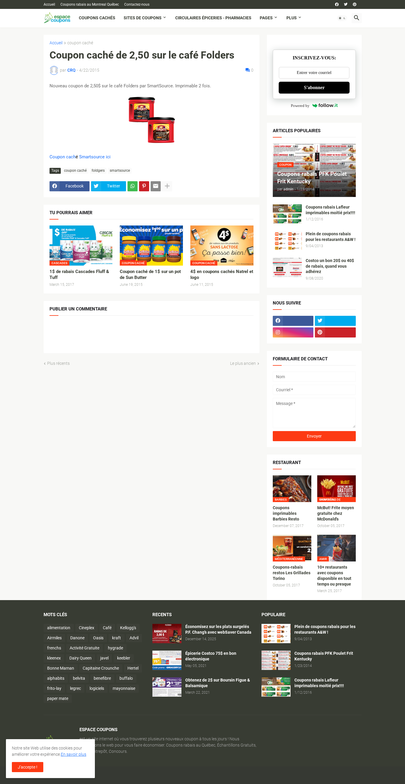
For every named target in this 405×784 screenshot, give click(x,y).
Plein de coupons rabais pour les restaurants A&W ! (330, 236)
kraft (116, 637)
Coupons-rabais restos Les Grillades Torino (291, 573)
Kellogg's (128, 627)
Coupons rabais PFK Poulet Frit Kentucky (323, 656)
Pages (266, 17)
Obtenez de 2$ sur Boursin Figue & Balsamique (217, 683)
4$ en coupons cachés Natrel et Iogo (221, 274)
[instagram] (293, 332)
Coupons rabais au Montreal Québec (89, 4)
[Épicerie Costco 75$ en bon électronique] (166, 660)
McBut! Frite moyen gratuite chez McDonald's (335, 513)
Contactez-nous (136, 4)
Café (107, 627)
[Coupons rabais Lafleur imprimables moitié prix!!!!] (287, 214)
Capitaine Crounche (101, 668)
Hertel (132, 668)
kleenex (54, 658)
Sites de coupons (143, 17)
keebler (123, 658)
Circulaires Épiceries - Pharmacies (213, 17)
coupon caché (80, 43)
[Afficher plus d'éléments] (167, 186)
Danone (77, 637)
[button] (342, 18)
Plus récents (58, 363)
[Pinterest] (144, 186)
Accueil (49, 4)
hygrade (115, 648)
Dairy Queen (80, 658)
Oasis (98, 637)
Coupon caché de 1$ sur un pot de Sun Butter (150, 274)
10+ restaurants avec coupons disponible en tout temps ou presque (334, 575)
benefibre (102, 678)
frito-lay (54, 688)
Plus (291, 17)
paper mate (57, 698)
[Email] (156, 186)
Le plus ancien (243, 363)
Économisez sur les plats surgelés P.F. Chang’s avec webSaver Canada (218, 629)
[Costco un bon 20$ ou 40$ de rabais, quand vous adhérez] (287, 267)
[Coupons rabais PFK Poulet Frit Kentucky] (276, 660)
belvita (79, 678)
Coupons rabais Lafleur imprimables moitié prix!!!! (330, 210)
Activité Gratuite (84, 648)
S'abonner (314, 87)
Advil (134, 637)
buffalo (126, 678)
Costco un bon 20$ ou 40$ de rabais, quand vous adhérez (330, 266)
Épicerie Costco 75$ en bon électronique (210, 656)
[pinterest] (354, 4)
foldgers (98, 170)
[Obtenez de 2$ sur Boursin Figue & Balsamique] (166, 687)
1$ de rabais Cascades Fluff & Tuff (79, 274)
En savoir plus (73, 754)
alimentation (58, 627)
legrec (75, 688)
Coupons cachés (97, 17)
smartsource (120, 170)
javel (104, 658)
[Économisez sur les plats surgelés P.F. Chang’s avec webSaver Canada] (166, 633)
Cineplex (86, 627)
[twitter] (345, 4)
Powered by (300, 105)
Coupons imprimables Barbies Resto (286, 513)
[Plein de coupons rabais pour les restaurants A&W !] (287, 240)
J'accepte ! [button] (27, 767)
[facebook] (337, 4)
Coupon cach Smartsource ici (80, 157)
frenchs (54, 648)
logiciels (97, 688)
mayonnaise (124, 688)
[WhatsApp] (132, 186)
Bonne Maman (60, 668)
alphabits (55, 678)
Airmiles (54, 637)
